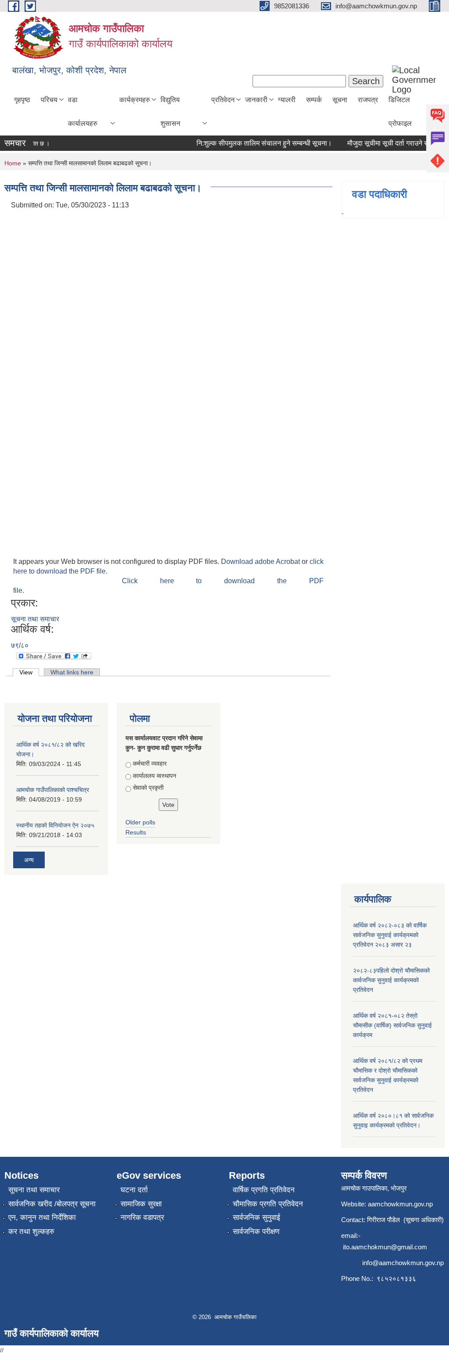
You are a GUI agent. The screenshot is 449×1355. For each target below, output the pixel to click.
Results (135, 832)
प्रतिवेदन (223, 99)
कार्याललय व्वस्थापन (154, 775)
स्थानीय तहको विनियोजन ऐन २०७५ (55, 825)
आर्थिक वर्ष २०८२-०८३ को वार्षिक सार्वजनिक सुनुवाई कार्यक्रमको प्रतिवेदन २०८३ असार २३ (390, 935)
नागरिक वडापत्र (142, 1217)
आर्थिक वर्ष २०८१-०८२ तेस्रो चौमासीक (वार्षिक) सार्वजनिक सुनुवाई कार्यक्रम (392, 1025)
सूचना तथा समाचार (35, 619)
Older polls (140, 822)
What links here (71, 672)
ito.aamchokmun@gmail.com (385, 1247)
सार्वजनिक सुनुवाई (256, 1217)
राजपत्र (368, 99)
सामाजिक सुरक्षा (141, 1204)
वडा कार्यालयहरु (82, 111)
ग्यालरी (287, 99)
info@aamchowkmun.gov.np (403, 1262)
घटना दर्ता (134, 1190)
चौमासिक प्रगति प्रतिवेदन (268, 1204)
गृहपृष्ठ (22, 99)
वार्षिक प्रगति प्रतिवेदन (264, 1190)
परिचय (49, 99)
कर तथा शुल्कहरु (31, 1231)
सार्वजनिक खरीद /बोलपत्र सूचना (52, 1204)
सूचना (339, 99)
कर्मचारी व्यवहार (150, 763)
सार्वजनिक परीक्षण (256, 1231)
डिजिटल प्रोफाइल (400, 111)
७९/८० (20, 645)
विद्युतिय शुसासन (170, 111)
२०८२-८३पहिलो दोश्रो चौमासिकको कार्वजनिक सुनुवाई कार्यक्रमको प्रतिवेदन (391, 980)
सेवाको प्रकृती (148, 787)
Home (12, 163)
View (29, 672)
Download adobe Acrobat (261, 561)
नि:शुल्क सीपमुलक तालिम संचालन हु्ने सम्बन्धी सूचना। (256, 143)
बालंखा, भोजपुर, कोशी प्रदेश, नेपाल (69, 70)
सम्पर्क (314, 99)
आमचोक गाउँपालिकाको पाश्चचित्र (52, 789)
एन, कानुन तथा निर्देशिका (42, 1217)
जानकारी (256, 99)
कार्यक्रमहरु (134, 99)
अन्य (29, 859)
